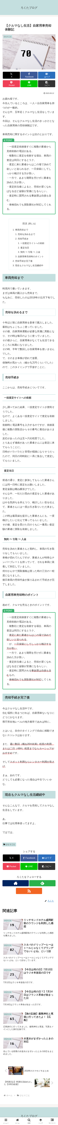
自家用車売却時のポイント (31, 256)
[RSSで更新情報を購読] (29, 891)
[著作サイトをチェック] (15, 883)
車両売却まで (21, 229)
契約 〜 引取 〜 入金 (30, 252)
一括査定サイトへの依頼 (32, 243)
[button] (46, 83)
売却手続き (23, 238)
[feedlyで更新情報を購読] (42, 883)
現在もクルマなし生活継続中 (29, 265)
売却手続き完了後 (23, 261)
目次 (24, 223)
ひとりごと (10, 844)
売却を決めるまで (26, 234)
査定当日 (24, 247)
